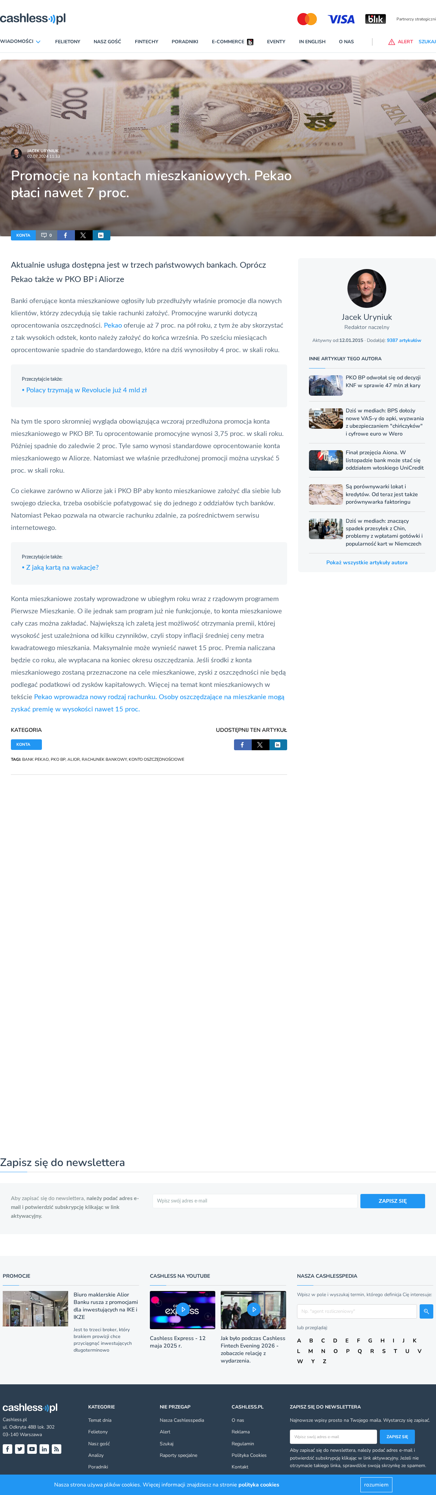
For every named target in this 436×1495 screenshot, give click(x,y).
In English (312, 41)
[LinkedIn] (44, 1449)
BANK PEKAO (35, 759)
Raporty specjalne (178, 1455)
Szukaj (166, 1444)
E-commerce (228, 41)
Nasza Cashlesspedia (182, 1420)
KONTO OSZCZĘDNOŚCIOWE (156, 759)
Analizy (96, 1455)
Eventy (276, 41)
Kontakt (240, 1467)
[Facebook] (7, 1449)
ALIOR (73, 759)
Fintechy (146, 41)
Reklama (241, 1432)
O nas (346, 41)
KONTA (23, 235)
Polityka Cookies (249, 1455)
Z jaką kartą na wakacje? (60, 567)
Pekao (114, 325)
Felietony (67, 41)
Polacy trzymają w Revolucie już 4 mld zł (84, 390)
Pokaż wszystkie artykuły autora (367, 562)
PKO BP (58, 759)
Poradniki (185, 41)
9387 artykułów (404, 340)
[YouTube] (32, 1449)
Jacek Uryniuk (43, 151)
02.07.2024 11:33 (43, 156)
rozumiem (376, 1485)
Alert (165, 1432)
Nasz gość (107, 41)
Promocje (16, 1276)
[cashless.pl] (32, 19)
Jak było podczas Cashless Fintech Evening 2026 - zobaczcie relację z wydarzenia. (253, 1350)
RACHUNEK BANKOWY (104, 759)
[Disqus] (149, 860)
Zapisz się (397, 1436)
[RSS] (56, 1449)
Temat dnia (99, 1420)
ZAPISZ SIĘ (393, 1201)
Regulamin (243, 1444)
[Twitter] (20, 1449)
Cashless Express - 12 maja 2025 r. (178, 1342)
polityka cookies (258, 1485)
